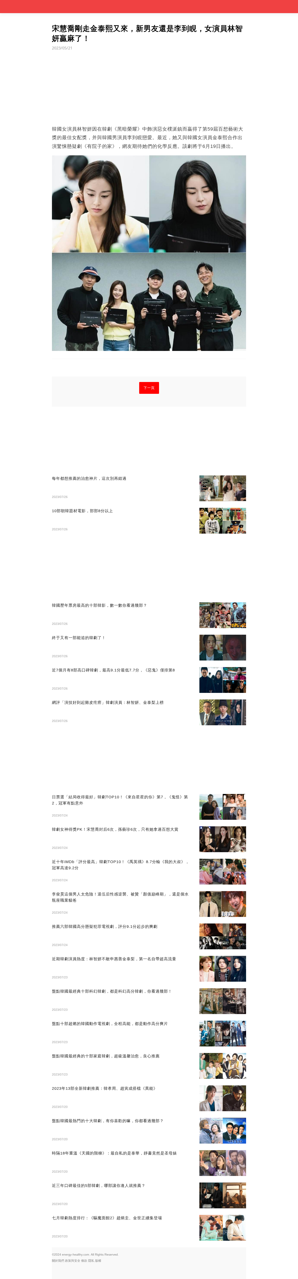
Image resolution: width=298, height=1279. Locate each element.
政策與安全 (72, 1260)
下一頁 (149, 388)
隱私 (91, 1260)
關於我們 (58, 1260)
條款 (84, 1260)
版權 (98, 1260)
